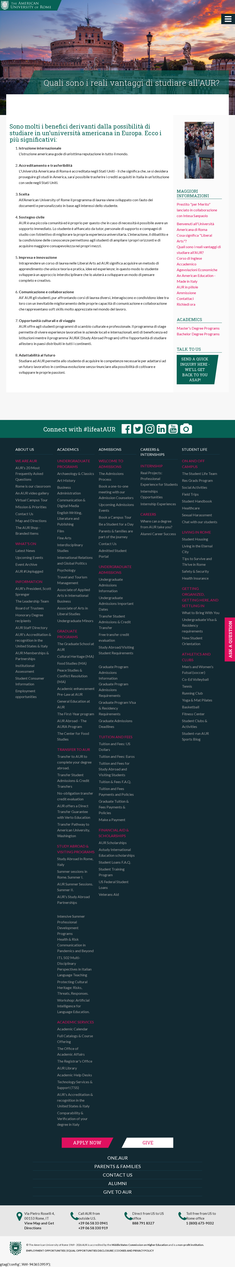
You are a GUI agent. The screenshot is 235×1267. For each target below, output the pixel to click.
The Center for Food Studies (73, 736)
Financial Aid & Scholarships (114, 833)
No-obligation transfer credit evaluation (75, 796)
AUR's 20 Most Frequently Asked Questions (29, 473)
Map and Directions (31, 520)
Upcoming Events (29, 557)
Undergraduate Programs (73, 464)
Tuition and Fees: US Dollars (114, 746)
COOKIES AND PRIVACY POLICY (134, 1250)
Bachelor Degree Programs (198, 334)
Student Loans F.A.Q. (115, 862)
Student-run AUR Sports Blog (195, 736)
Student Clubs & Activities (194, 723)
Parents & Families (117, 1166)
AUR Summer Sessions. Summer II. (75, 887)
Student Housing (195, 539)
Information (28, 581)
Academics (68, 449)
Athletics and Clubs (196, 657)
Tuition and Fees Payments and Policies (116, 791)
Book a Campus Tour (115, 517)
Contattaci (185, 298)
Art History (66, 480)
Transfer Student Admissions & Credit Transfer (115, 622)
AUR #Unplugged (29, 571)
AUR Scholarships (113, 842)
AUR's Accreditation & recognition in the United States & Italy (33, 640)
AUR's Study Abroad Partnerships (73, 899)
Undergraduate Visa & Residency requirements (199, 625)
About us (24, 449)
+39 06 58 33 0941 (93, 1223)
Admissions (110, 449)
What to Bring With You (200, 612)
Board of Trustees (29, 608)
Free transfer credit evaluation (114, 637)
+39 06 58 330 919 (93, 1228)
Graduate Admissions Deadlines (115, 723)
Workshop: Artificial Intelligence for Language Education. (73, 1006)
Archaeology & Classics (75, 473)
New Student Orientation (192, 641)
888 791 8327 (143, 1223)
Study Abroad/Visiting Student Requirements (116, 650)
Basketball (190, 707)
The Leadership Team (32, 601)
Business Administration (69, 490)
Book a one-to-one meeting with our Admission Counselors (116, 492)
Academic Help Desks (74, 1075)
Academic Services (75, 1022)
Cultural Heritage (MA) (75, 656)
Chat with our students (199, 522)
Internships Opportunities (151, 494)
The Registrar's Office (74, 1061)
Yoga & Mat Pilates (197, 700)
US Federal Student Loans (114, 884)
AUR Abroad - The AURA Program (72, 723)
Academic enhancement (76, 688)
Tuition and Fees (115, 737)
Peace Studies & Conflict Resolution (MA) (72, 676)
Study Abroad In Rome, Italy (75, 861)
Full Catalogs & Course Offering (75, 1039)
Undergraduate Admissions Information (111, 585)
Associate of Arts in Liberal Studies (72, 611)
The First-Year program (75, 714)
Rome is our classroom (33, 486)
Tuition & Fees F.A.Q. (115, 781)
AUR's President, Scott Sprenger (33, 591)
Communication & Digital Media (71, 503)
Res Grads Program (197, 480)
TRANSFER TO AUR (73, 749)
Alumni (117, 1183)
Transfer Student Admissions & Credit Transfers (73, 780)
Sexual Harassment (197, 515)
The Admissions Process (111, 476)
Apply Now (87, 1143)
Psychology (66, 570)
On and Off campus (193, 464)
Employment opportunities (26, 694)
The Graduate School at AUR (75, 646)
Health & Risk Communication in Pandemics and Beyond (75, 945)
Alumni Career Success (158, 534)
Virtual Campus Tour (31, 500)
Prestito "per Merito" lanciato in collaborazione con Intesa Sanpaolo (197, 210)
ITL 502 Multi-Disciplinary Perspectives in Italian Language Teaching (74, 966)
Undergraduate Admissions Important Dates (116, 603)
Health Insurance (195, 578)
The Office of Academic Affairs (71, 1051)
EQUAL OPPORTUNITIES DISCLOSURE (90, 1250)
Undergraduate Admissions (115, 569)
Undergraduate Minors (75, 620)
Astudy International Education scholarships (117, 852)
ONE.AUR (117, 1158)
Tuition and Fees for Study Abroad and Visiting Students (114, 769)
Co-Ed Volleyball (195, 679)
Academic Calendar (72, 1029)
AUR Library (67, 1068)
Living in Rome (196, 532)
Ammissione (186, 292)
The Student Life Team (199, 473)
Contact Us (24, 513)
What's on (25, 543)
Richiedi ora (186, 304)
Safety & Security (195, 571)
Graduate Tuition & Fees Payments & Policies (114, 807)
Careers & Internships (152, 452)
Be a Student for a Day (116, 524)
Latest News (25, 550)
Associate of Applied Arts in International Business (73, 595)
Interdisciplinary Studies (70, 548)
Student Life (194, 449)
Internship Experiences (158, 504)
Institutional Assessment (24, 668)
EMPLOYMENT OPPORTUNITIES (45, 1250)
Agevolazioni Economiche (197, 269)
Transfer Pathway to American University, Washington (73, 830)
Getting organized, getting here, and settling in (200, 597)
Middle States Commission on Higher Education (140, 1244)
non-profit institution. (191, 1244)
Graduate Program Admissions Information (113, 672)
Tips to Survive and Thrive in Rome (197, 561)
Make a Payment (112, 819)
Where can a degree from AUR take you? (156, 524)
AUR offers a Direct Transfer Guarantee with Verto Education (73, 811)
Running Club (192, 693)
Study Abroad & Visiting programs (76, 849)
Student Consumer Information (29, 681)
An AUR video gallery (32, 493)
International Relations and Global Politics (75, 560)
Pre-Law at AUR (70, 694)
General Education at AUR (73, 704)
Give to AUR (117, 1192)
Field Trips (190, 494)
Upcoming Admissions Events (116, 507)
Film (60, 531)
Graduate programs (67, 634)
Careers (148, 514)
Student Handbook (197, 501)
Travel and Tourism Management (72, 580)
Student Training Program (112, 872)
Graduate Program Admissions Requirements (113, 690)
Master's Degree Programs (198, 328)
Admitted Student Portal (113, 553)
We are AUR (26, 461)
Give (148, 1143)
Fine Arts (64, 538)
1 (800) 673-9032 (200, 1223)
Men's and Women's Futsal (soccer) (197, 669)
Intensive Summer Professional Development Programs (71, 925)
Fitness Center (193, 714)
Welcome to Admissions (111, 464)
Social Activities (194, 487)
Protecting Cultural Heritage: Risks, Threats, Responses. (72, 987)
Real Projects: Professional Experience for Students (159, 478)
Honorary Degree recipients (29, 618)
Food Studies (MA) (72, 663)
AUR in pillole (187, 287)
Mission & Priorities (31, 507)
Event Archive (26, 564)
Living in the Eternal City (197, 549)
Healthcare (191, 508)
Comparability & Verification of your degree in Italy (72, 1118)
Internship (151, 466)
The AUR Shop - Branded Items (27, 530)
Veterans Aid (109, 894)
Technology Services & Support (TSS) (74, 1085)
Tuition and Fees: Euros (117, 756)
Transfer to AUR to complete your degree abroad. (74, 762)
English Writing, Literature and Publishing (69, 518)
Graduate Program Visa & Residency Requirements (117, 708)
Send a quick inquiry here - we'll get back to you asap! (195, 369)
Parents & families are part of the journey (116, 534)
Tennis (187, 686)
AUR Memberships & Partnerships (32, 656)
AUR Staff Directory (31, 627)
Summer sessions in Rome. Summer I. (72, 874)
